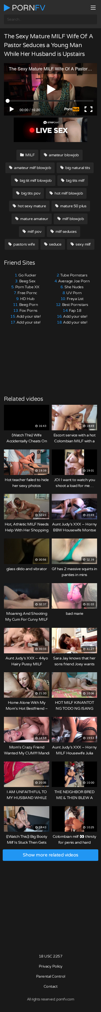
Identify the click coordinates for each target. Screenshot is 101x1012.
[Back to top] (92, 1001)
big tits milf (74, 180)
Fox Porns (28, 310)
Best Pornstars (75, 304)
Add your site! (28, 316)
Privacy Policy (51, 966)
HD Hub (27, 298)
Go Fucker (27, 275)
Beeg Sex (27, 281)
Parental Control (50, 976)
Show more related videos (50, 855)
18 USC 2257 (51, 956)
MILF (30, 155)
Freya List (75, 298)
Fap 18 (75, 310)
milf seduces (66, 231)
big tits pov (30, 193)
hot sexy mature (31, 206)
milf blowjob (73, 218)
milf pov (34, 231)
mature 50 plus (73, 206)
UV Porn (74, 292)
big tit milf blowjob (35, 180)
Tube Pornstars (73, 275)
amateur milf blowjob (32, 167)
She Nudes (74, 287)
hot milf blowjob (68, 193)
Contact (51, 986)
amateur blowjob (63, 155)
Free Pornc (27, 292)
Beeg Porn (28, 304)
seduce (55, 244)
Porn (27, 8)
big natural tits (77, 167)
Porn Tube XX (27, 287)
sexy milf (83, 244)
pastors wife (24, 244)
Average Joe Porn (73, 281)
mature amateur (33, 218)
